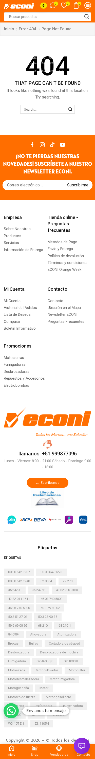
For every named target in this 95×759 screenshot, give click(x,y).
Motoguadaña (18, 688)
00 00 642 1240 (19, 581)
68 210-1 (65, 625)
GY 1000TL (71, 661)
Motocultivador (47, 670)
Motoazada (16, 670)
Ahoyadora (38, 634)
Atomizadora (67, 634)
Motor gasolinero (58, 697)
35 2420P (14, 590)
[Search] (70, 109)
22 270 (67, 581)
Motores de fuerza (21, 697)
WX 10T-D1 (16, 723)
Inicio (9, 29)
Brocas (13, 643)
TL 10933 (57, 715)
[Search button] (87, 17)
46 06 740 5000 (19, 608)
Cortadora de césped (64, 643)
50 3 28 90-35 (47, 617)
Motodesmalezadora (23, 679)
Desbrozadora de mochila (59, 652)
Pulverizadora (73, 706)
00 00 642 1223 (51, 572)
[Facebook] (32, 144)
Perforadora (43, 706)
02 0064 (46, 581)
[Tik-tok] (52, 144)
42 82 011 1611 (19, 599)
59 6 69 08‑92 (17, 625)
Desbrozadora (18, 652)
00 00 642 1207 (19, 572)
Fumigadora (17, 661)
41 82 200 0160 (67, 590)
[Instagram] (42, 144)
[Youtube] (62, 144)
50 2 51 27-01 (17, 617)
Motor (44, 688)
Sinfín (36, 715)
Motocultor (77, 670)
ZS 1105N (42, 723)
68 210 (43, 625)
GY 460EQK (44, 661)
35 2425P (38, 590)
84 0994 (14, 634)
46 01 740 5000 (51, 599)
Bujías (33, 643)
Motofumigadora (62, 679)
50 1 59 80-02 (50, 608)
